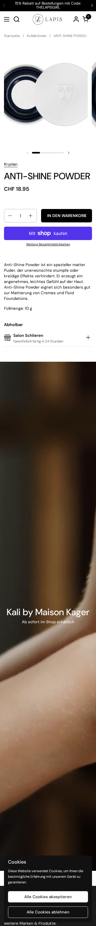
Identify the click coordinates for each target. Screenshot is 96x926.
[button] (16, 19)
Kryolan (11, 164)
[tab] (88, 338)
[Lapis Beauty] (47, 19)
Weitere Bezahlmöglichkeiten (48, 244)
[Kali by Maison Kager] (48, 616)
